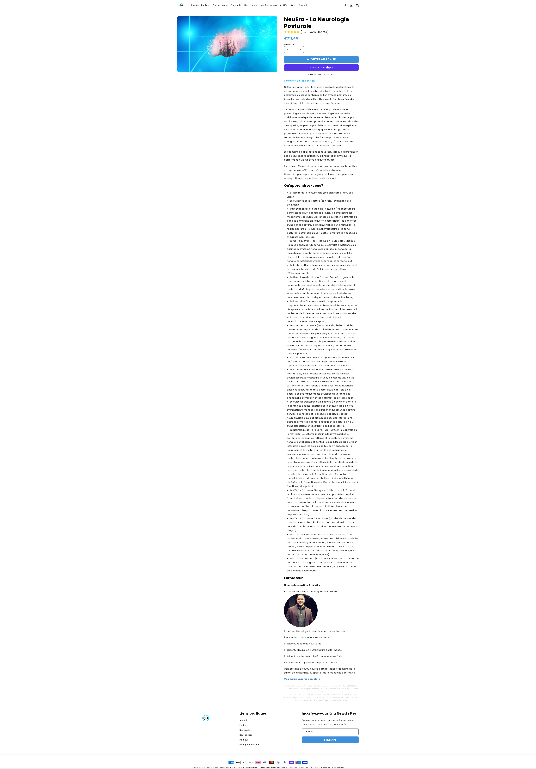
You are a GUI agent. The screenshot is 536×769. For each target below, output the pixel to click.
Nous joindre (246, 735)
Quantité (289, 44)
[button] (345, 5)
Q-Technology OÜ (207, 767)
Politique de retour (249, 744)
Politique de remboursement (246, 767)
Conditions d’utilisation (298, 767)
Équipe (243, 725)
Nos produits (246, 730)
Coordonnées (338, 767)
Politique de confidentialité (273, 767)
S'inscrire (330, 739)
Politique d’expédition (320, 767)
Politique (244, 739)
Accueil (243, 720)
